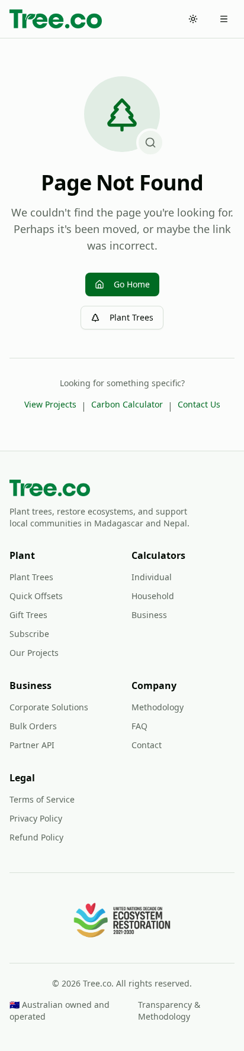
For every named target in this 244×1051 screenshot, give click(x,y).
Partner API (31, 745)
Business (149, 614)
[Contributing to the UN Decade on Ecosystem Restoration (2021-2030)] (122, 920)
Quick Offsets (36, 596)
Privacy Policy (35, 818)
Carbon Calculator (127, 404)
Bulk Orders (33, 726)
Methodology (157, 707)
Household (152, 596)
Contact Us (199, 404)
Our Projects (34, 652)
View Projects (50, 404)
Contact (146, 745)
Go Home (132, 284)
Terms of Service (42, 799)
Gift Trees (28, 614)
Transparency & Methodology (169, 1010)
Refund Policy (36, 837)
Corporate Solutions (48, 707)
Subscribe (29, 633)
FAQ (139, 726)
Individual (151, 577)
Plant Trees (131, 317)
